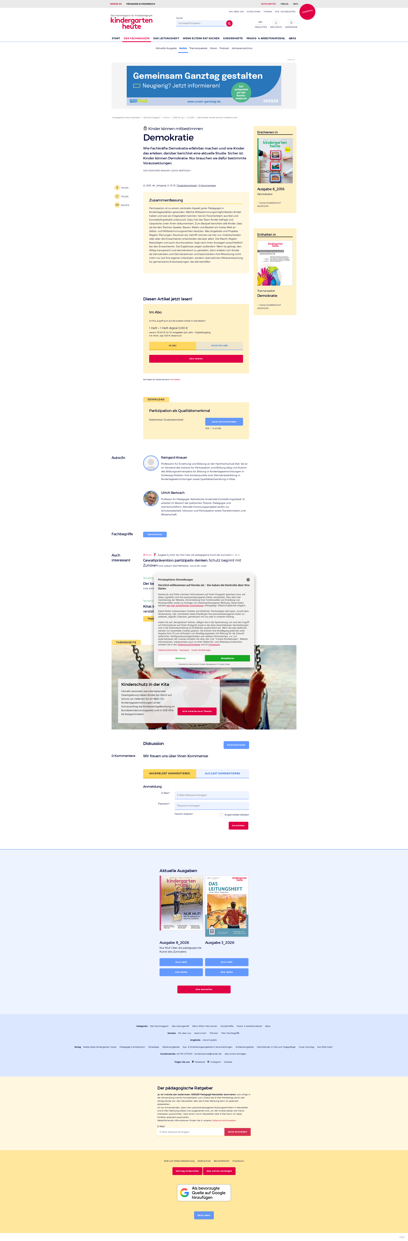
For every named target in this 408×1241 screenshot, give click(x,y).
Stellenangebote (171, 1047)
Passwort (164, 803)
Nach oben (203, 1215)
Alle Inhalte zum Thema (197, 711)
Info (295, 3)
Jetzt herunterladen (224, 422)
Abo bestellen (204, 989)
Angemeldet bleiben (236, 814)
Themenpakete (198, 48)
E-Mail (165, 793)
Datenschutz (204, 1161)
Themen (268, 12)
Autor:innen (254, 12)
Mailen (125, 205)
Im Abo (173, 345)
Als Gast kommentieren (222, 773)
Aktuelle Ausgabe (166, 48)
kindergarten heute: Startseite (126, 117)
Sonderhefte (233, 38)
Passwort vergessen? (184, 814)
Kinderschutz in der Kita (145, 684)
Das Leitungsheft (166, 38)
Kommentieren (236, 745)
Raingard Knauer (159, 170)
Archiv (183, 48)
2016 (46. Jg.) (178, 117)
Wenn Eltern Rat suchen (201, 38)
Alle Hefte (181, 972)
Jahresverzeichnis (242, 48)
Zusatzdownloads (187, 185)
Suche (179, 18)
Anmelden (175, 379)
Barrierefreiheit (221, 1161)
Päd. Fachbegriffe (285, 12)
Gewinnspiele (210, 1040)
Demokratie (155, 534)
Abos (292, 38)
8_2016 (191, 117)
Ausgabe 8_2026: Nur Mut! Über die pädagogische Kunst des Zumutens (195, 555)
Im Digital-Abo (219, 345)
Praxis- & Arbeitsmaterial (266, 38)
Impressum (238, 1161)
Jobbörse (307, 11)
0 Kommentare (207, 185)
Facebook (200, 1062)
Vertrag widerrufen (187, 1171)
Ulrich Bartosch (181, 170)
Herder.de (116, 3)
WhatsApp (153, 1047)
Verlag (284, 3)
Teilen (124, 188)
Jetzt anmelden (237, 1132)
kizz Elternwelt (324, 1047)
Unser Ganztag (306, 1047)
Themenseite (126, 642)
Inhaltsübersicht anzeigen (269, 204)
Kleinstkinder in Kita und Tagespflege (276, 1047)
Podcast (224, 48)
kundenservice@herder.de (208, 1054)
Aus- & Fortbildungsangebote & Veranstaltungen (208, 1047)
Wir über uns (236, 12)
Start (116, 38)
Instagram (216, 1062)
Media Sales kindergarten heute (99, 1047)
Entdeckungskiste (245, 1047)
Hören (213, 48)
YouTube (228, 1062)
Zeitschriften (268, 3)
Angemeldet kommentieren (169, 773)
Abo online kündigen (235, 1054)
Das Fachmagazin (137, 38)
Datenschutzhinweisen (224, 1120)
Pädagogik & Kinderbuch (140, 3)
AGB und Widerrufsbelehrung (179, 1161)
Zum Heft (181, 962)
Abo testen (196, 358)
